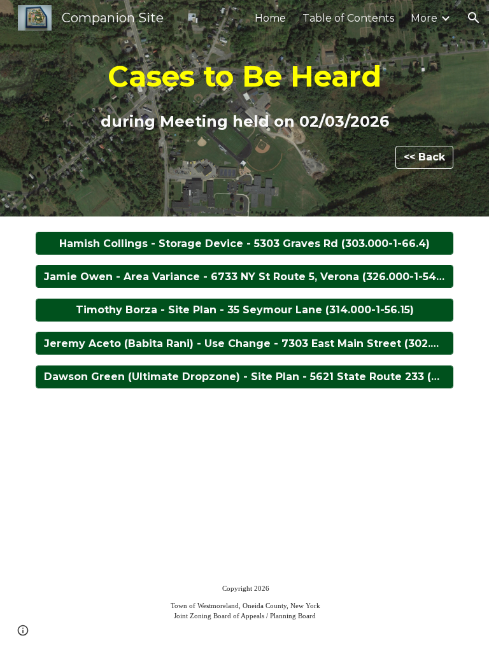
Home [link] (270, 18)
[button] (473, 18)
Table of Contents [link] (348, 18)
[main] (244, 96)
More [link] (424, 18)
